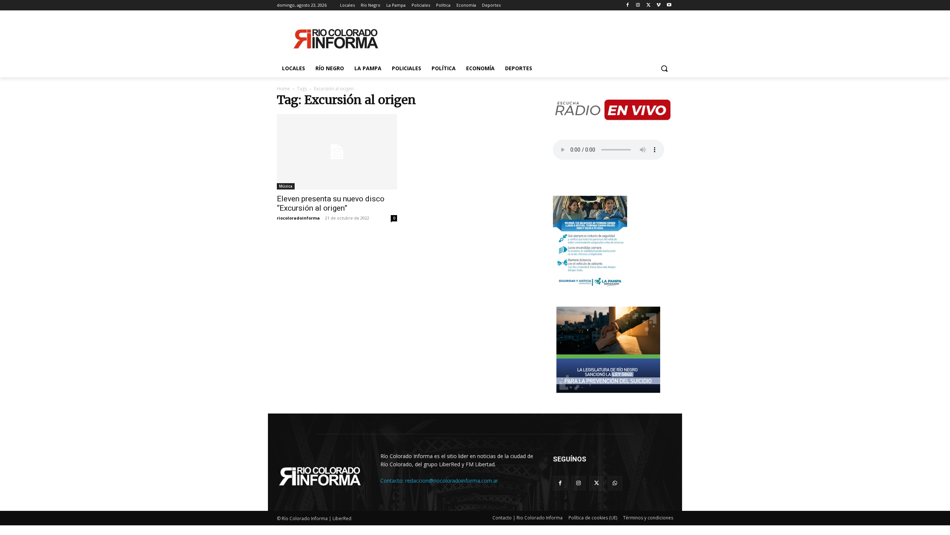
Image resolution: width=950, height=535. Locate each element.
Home (283, 88)
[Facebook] (627, 5)
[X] (648, 5)
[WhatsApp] (615, 483)
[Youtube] (669, 5)
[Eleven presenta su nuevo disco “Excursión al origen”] (337, 151)
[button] (664, 68)
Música (285, 186)
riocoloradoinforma (298, 218)
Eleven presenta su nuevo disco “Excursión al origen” (330, 203)
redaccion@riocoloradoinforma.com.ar (451, 480)
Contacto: (392, 480)
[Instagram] (638, 5)
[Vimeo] (658, 5)
